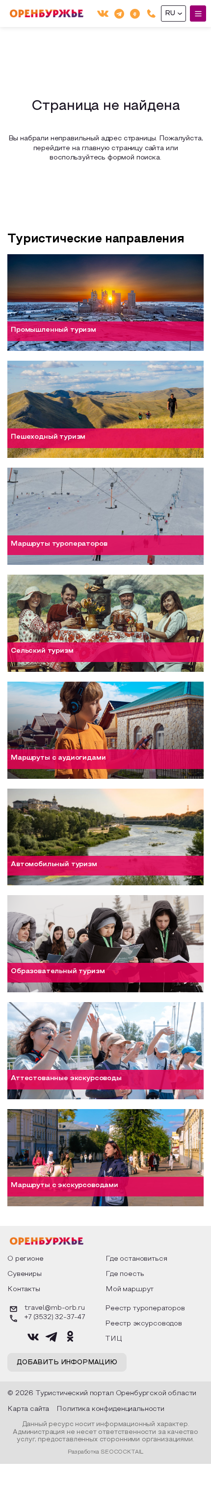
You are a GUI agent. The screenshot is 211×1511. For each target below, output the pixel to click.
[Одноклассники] (135, 13)
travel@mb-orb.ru (54, 1308)
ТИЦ (113, 1339)
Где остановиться (136, 1259)
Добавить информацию (67, 1363)
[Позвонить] (151, 13)
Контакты (23, 1289)
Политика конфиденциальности (110, 1409)
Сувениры (24, 1274)
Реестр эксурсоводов (143, 1324)
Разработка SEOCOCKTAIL (105, 1452)
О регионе (25, 1259)
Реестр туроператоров (145, 1308)
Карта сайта (28, 1409)
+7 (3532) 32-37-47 (55, 1318)
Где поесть (125, 1274)
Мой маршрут (130, 1289)
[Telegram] (119, 13)
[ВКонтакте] (102, 13)
